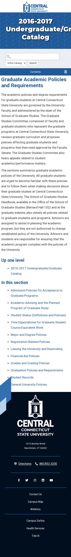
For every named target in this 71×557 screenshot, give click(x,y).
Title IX (36, 535)
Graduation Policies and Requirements (37, 370)
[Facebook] (19, 480)
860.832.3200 (48, 463)
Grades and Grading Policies (30, 363)
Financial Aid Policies (25, 356)
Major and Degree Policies (29, 334)
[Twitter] (26, 480)
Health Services (35, 528)
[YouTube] (51, 480)
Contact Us (35, 494)
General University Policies (29, 384)
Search (33, 63)
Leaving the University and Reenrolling (36, 349)
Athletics (35, 509)
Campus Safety (36, 520)
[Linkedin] (43, 480)
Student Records (22, 377)
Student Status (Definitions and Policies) (38, 315)
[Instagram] (35, 480)
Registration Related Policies (30, 342)
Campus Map (35, 501)
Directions (24, 463)
